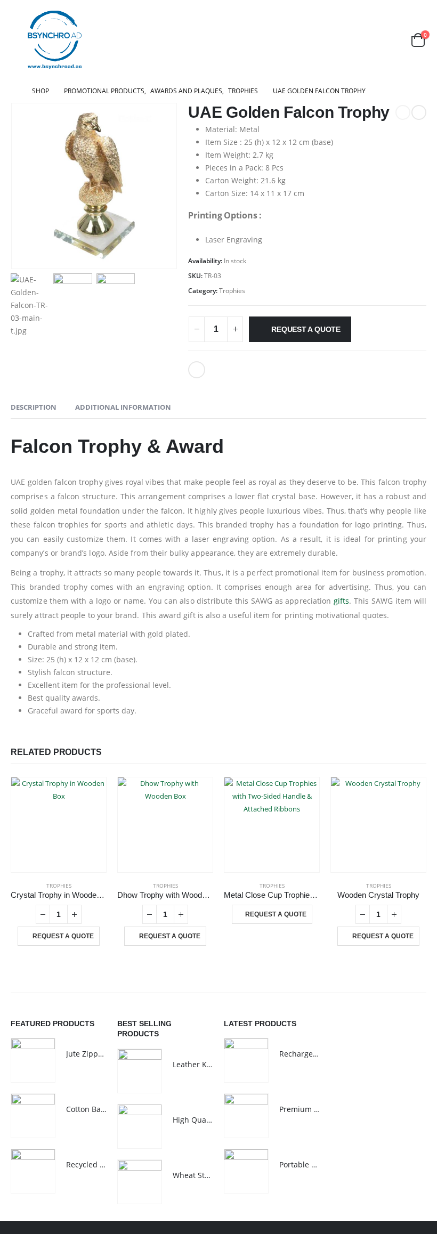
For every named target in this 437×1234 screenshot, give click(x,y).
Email (196, 369)
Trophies (232, 290)
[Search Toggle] (392, 40)
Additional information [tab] (123, 407)
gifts (341, 601)
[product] (58, 824)
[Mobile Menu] (18, 40)
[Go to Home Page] (14, 91)
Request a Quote (306, 329)
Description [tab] (33, 407)
